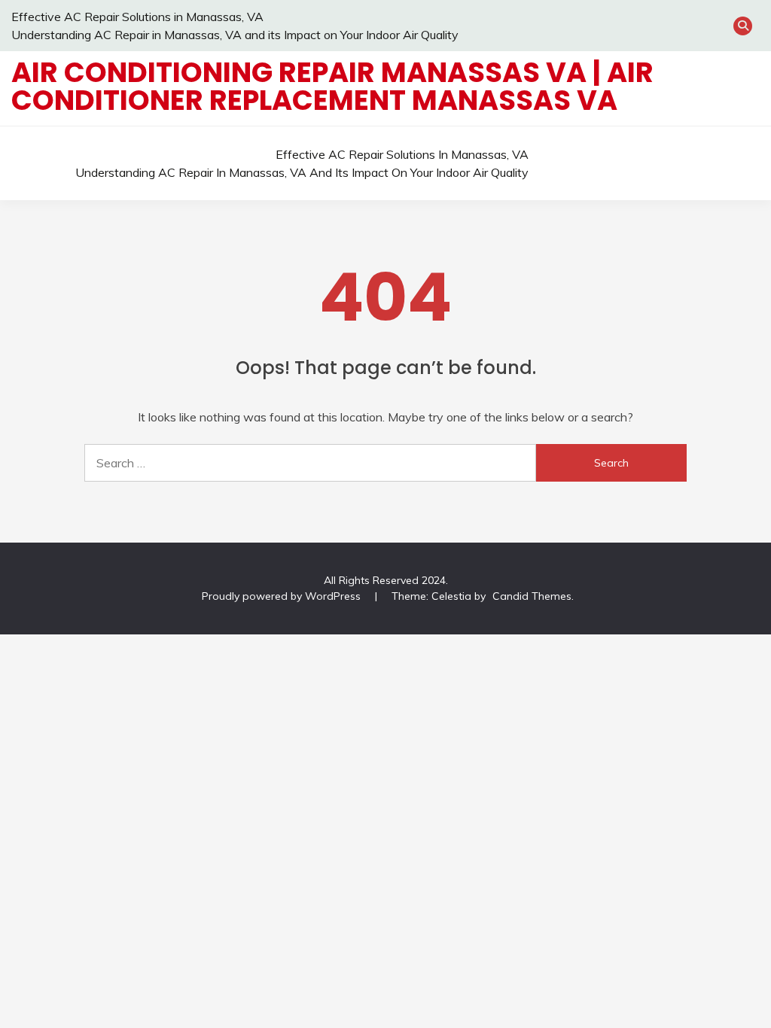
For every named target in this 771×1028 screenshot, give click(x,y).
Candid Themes (531, 596)
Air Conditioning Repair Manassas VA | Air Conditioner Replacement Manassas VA (332, 86)
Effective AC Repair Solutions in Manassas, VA (137, 16)
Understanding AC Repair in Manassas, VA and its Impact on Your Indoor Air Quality (235, 34)
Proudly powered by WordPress (283, 596)
